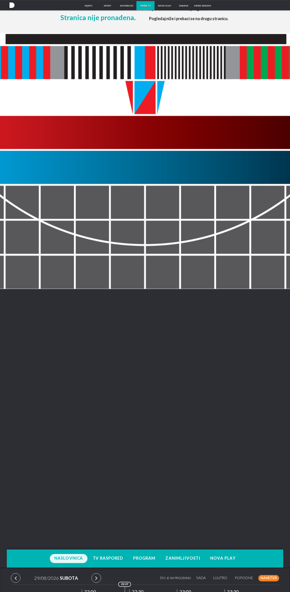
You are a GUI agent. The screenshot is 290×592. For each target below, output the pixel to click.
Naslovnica (68, 558)
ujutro (220, 578)
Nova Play (223, 558)
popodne (244, 578)
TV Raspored (108, 558)
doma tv (145, 5)
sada (201, 578)
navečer (269, 578)
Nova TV (12, 5)
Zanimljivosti (182, 558)
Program (144, 558)
